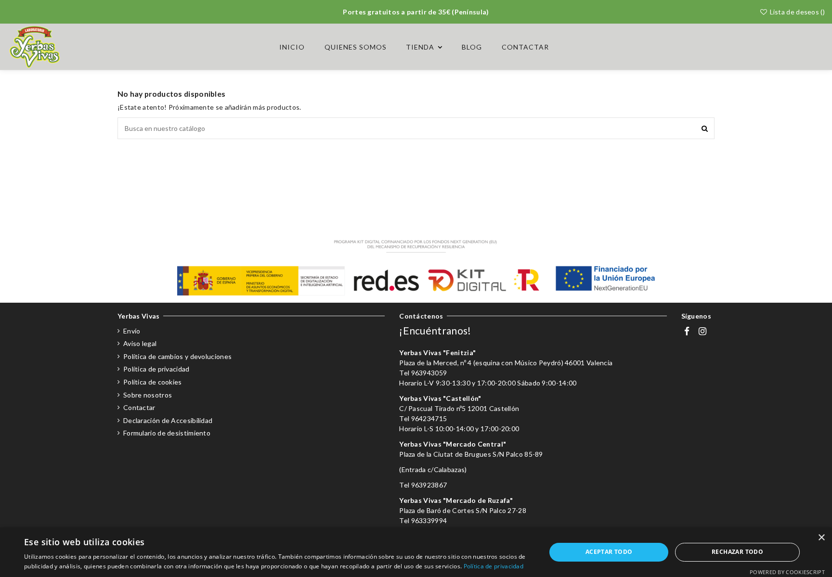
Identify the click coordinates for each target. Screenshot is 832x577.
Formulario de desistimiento (166, 433)
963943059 (429, 373)
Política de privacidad (156, 369)
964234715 (429, 418)
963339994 (429, 520)
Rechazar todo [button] (737, 552)
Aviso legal (139, 343)
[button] (424, 47)
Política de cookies (152, 382)
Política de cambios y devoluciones (177, 356)
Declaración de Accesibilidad (167, 420)
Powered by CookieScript (787, 572)
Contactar (139, 407)
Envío (132, 331)
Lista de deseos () (796, 12)
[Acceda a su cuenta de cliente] (795, 46)
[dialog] (416, 552)
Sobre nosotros (147, 395)
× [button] (821, 537)
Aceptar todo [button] (609, 552)
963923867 (429, 485)
